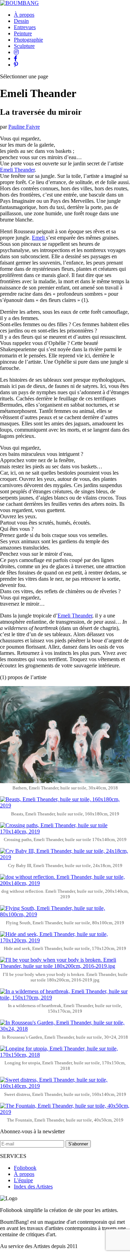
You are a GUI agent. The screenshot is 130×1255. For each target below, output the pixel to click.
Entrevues (25, 27)
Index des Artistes (33, 1186)
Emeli (39, 238)
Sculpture (24, 46)
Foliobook (25, 1168)
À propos (24, 15)
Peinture (23, 33)
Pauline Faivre (24, 127)
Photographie (28, 40)
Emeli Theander (17, 170)
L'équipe (23, 1180)
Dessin (21, 21)
